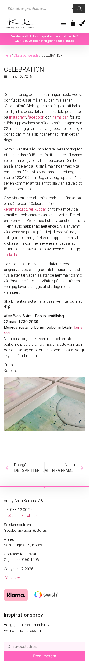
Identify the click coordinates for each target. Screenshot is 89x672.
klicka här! (12, 254)
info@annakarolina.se (58, 41)
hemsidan (60, 117)
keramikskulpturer (18, 209)
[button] (63, 23)
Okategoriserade (26, 55)
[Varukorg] (73, 22)
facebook (36, 117)
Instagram (17, 117)
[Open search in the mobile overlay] (44, 8)
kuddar (40, 209)
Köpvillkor (12, 578)
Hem (7, 55)
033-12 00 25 (23, 41)
